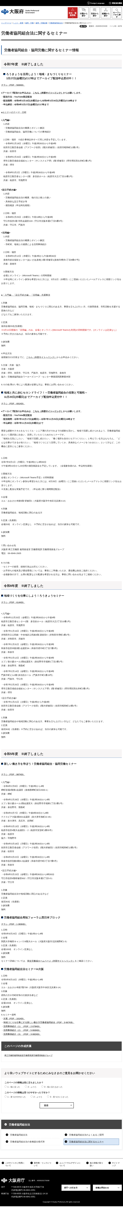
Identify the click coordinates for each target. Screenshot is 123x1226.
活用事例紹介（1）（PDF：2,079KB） (22, 1026)
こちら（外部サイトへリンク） (48, 93)
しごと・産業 (18, 23)
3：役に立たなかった (53, 1087)
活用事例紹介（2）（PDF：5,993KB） (22, 1030)
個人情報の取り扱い (96, 1164)
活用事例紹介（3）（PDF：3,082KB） (22, 1034)
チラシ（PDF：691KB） (13, 403)
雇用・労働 (29, 23)
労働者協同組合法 (56, 23)
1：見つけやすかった (16, 1097)
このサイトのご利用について (14, 1164)
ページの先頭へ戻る (119, 1178)
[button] (96, 3)
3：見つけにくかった (59, 1097)
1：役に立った (13, 1087)
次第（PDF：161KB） (14, 1018)
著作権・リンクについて (42, 1164)
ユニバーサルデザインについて (69, 1164)
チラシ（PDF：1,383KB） (14, 924)
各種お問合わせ (102, 1188)
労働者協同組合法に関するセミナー (86, 1141)
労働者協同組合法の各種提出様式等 (27, 1141)
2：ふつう (32, 1087)
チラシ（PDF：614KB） (13, 602)
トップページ (6, 23)
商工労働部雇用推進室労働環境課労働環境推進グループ (28, 1055)
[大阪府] (20, 11)
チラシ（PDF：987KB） (13, 774)
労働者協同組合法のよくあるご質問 (86, 1135)
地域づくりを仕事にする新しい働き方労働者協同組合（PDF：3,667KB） (38, 1022)
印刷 (84, 26)
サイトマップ (116, 1164)
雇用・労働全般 (41, 23)
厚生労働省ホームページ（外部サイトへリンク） (51, 961)
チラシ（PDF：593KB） (13, 85)
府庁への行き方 (71, 1188)
